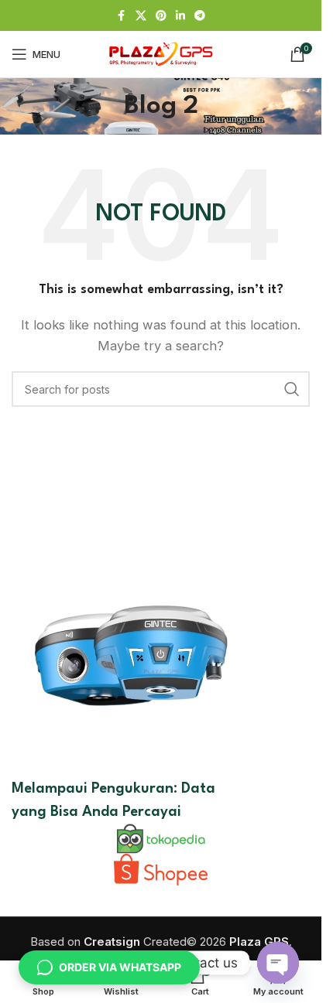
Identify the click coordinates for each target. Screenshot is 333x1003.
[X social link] (141, 15)
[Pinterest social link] (161, 15)
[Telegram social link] (200, 15)
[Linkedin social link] (180, 15)
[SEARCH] (292, 389)
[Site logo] (161, 53)
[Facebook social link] (121, 15)
